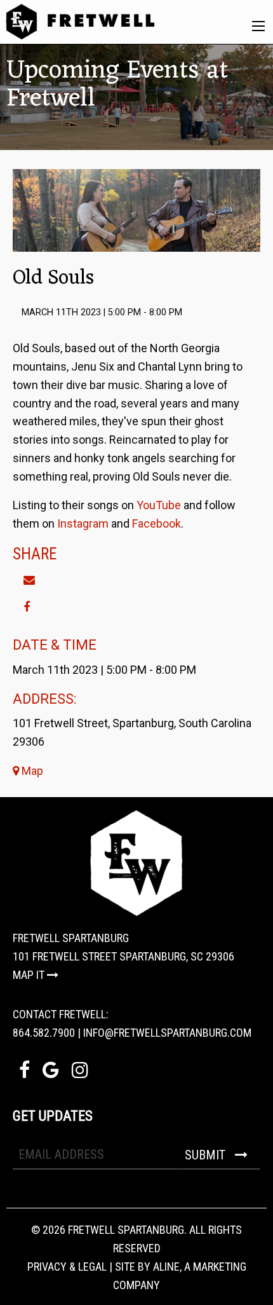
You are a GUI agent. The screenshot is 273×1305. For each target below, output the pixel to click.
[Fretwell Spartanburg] (80, 20)
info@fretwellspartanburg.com (167, 1032)
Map (31, 770)
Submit (207, 1155)
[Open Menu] (258, 26)
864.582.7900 (44, 1032)
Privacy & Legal (67, 1266)
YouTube (158, 505)
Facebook (156, 523)
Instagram (83, 523)
